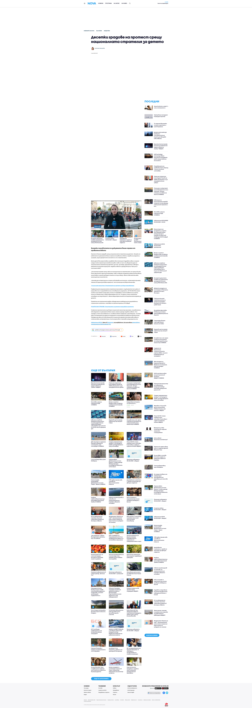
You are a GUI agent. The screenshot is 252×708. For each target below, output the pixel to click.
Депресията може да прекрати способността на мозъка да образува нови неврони (160, 135)
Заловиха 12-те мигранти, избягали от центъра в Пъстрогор (115, 650)
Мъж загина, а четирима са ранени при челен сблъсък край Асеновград (134, 518)
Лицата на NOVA (102, 690)
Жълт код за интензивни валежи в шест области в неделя (98, 612)
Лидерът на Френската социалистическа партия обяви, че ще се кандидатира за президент (160, 352)
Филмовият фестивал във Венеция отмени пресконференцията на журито (161, 313)
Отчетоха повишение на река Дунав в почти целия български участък (116, 612)
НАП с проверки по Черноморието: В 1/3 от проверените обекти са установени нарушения (116, 537)
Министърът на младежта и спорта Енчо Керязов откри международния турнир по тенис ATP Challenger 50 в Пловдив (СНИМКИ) (161, 234)
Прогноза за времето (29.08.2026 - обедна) (133, 630)
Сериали (115, 692)
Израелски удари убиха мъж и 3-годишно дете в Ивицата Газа (161, 448)
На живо (124, 3)
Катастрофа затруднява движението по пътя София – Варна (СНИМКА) (98, 482)
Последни (86, 688)
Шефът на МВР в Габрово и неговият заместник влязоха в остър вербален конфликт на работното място (116, 632)
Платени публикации (87, 701)
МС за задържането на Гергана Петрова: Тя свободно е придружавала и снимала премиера (134, 651)
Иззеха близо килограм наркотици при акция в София (115, 421)
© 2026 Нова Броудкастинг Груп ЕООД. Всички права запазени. (94, 704)
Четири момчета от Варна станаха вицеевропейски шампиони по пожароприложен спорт (134, 538)
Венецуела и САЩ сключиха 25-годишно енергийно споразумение (160, 430)
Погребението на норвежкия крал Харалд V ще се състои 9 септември (161, 168)
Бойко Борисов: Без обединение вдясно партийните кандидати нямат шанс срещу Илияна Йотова (134, 613)
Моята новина (87, 692)
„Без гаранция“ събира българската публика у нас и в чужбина (98, 537)
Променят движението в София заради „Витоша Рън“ (98, 573)
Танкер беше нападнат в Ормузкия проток (161, 115)
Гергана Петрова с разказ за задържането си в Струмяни (98, 650)
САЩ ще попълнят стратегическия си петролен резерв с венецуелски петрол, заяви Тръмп (160, 301)
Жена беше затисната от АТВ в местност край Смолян (134, 573)
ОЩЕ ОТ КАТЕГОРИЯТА (101, 678)
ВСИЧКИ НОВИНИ (152, 635)
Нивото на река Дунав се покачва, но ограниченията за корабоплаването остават (116, 500)
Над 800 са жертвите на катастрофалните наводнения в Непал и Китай (160, 592)
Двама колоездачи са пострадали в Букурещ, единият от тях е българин (161, 291)
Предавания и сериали (103, 692)
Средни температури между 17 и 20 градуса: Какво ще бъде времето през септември (116, 444)
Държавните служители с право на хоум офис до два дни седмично (134, 481)
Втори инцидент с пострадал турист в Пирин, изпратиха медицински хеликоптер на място (116, 670)
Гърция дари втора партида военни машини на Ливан (159, 322)
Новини (100, 3)
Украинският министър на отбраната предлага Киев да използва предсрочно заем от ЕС (161, 386)
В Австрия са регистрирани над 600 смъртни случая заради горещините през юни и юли (161, 203)
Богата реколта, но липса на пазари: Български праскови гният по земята (97, 557)
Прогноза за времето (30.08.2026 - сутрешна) (116, 572)
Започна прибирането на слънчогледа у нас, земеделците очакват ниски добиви (116, 557)
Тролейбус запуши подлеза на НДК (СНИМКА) (96, 403)
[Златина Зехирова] (92, 48)
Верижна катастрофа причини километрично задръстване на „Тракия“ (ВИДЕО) (98, 385)
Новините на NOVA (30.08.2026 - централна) (159, 245)
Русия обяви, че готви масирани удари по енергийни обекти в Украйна (160, 458)
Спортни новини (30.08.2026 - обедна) (160, 508)
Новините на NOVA (96, 322)
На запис (117, 3)
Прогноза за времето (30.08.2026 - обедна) (133, 460)
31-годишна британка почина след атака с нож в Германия (160, 125)
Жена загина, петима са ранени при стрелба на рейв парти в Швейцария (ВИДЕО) (161, 613)
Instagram (110, 322)
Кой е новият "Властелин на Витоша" (161, 438)
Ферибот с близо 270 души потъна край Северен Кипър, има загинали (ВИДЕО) (160, 408)
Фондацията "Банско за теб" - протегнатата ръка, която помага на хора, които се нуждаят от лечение (116, 519)
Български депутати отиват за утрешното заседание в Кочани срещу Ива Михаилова (161, 280)
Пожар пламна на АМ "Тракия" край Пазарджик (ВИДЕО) (133, 590)
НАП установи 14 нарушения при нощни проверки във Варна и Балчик (133, 499)
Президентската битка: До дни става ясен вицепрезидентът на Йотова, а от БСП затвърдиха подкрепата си (98, 592)
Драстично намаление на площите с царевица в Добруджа (134, 556)
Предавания (116, 690)
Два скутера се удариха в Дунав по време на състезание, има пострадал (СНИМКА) (98, 444)
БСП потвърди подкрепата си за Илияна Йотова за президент (96, 631)
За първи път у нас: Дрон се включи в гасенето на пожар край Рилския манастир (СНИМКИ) (134, 422)
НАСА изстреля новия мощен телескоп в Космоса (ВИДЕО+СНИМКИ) (160, 376)
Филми (114, 694)
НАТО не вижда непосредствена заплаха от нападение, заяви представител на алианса (161, 157)
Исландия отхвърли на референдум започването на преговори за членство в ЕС (161, 477)
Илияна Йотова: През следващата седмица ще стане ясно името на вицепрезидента (98, 669)
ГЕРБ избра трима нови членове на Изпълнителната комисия (115, 482)
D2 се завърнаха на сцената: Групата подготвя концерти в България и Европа (97, 518)
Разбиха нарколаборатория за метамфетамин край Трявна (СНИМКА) (97, 499)
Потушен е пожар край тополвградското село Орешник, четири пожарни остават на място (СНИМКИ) (134, 385)
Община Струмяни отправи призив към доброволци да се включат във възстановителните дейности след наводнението (115, 593)
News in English (131, 692)
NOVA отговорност (132, 688)
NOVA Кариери (131, 690)
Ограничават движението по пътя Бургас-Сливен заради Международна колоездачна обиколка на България (115, 463)
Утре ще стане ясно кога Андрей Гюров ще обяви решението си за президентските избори (116, 385)
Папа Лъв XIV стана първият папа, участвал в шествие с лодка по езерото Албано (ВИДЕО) (134, 444)
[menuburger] (85, 3)
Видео (85, 694)
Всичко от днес (87, 690)
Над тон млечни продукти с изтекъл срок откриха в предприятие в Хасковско (133, 670)
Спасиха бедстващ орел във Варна (98, 460)
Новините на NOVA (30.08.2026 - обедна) (160, 517)
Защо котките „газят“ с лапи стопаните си (161, 107)
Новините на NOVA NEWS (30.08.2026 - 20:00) (161, 221)
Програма (108, 3)
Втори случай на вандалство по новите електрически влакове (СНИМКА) (115, 404)
